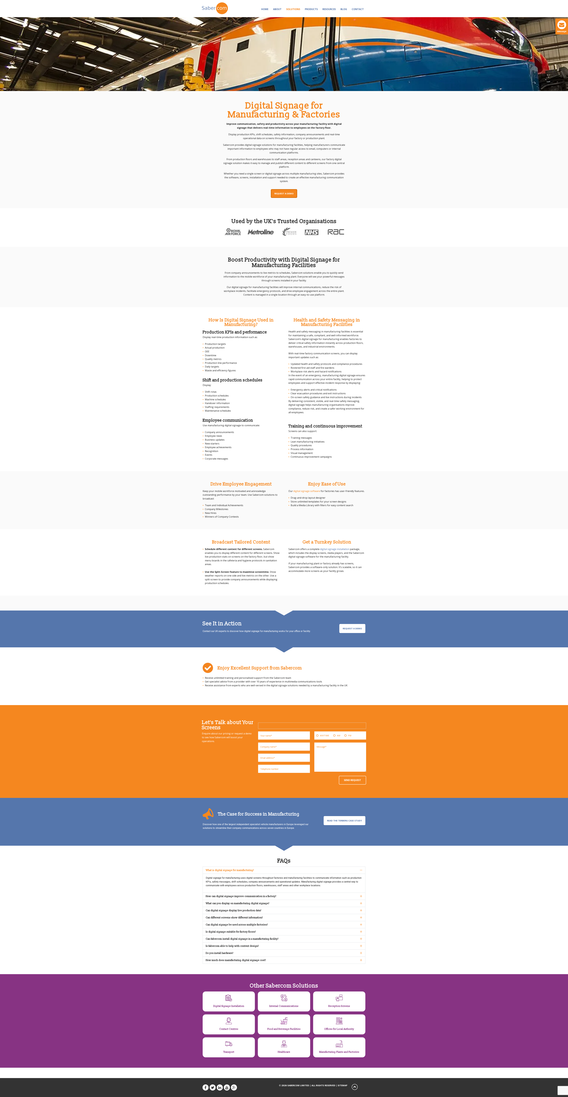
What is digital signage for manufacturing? (230, 870)
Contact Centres (228, 1029)
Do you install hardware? (219, 953)
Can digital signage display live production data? (233, 910)
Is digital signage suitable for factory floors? (231, 931)
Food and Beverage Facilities (284, 1029)
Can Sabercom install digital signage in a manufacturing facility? (242, 938)
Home (264, 9)
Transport (228, 1052)
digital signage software (306, 491)
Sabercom (221, 8)
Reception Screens (339, 1006)
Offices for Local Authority (339, 1029)
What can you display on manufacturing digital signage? (237, 903)
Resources (329, 9)
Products (311, 9)
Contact (358, 9)
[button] (284, 870)
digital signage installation (334, 549)
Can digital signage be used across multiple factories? (237, 924)
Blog (344, 9)
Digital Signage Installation (228, 1006)
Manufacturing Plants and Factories (339, 1052)
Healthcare (284, 1052)
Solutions (293, 9)
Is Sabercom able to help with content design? (232, 946)
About (277, 9)
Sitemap (342, 1085)
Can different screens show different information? (234, 917)
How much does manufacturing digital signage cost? (236, 960)
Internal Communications (283, 1006)
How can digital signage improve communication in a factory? (241, 896)
